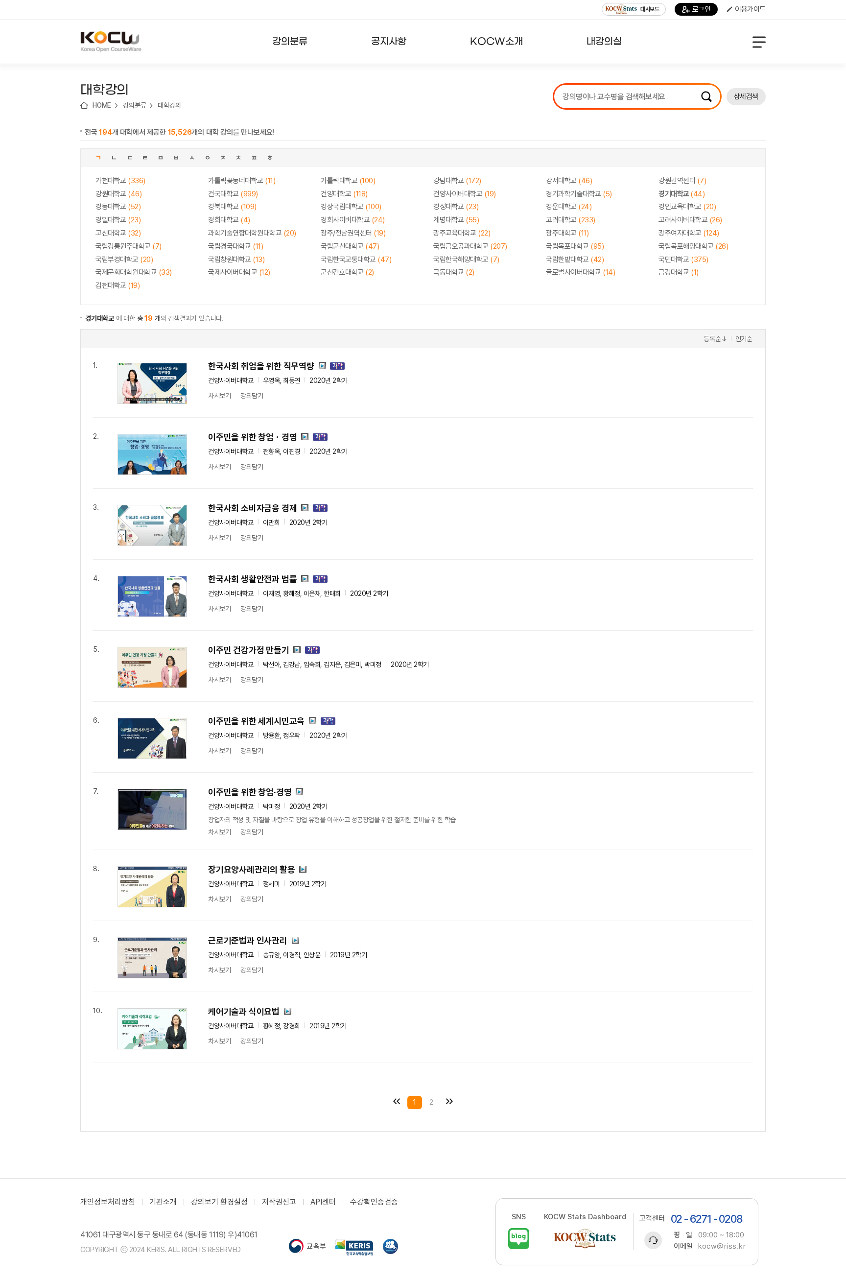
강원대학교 (118, 194)
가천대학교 (120, 180)
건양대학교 (344, 194)
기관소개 (163, 1202)
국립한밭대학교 (575, 259)
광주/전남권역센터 (353, 233)
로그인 (701, 9)
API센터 (323, 1202)
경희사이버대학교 (353, 219)
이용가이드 (750, 9)
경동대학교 (118, 206)
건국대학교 (233, 194)
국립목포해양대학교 (693, 246)
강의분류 (134, 105)
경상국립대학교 (351, 206)
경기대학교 (681, 194)
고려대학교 (570, 219)
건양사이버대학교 (464, 194)
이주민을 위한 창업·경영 (249, 792)
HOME (102, 105)
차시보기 (219, 396)
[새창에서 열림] (307, 1247)
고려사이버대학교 (690, 219)
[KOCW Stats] (585, 1238)
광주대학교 (567, 233)
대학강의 (169, 105)
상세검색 (746, 96)
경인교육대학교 (687, 206)
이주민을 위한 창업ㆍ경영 (252, 437)
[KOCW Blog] (518, 1238)
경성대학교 (455, 206)
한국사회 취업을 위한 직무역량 (261, 366)
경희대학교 (229, 219)
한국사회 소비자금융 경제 (252, 508)
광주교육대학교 (461, 233)
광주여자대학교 (688, 233)
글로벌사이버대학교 (580, 272)
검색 (706, 96)
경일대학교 (118, 219)
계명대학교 (456, 219)
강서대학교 (569, 180)
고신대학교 (118, 233)
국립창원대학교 (236, 259)
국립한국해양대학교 (466, 259)
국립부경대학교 (124, 259)
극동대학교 (453, 272)
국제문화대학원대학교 (133, 272)
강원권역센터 (682, 180)
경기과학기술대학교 (579, 194)
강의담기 (251, 396)
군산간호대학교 (347, 272)
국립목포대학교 (575, 246)
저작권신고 (279, 1202)
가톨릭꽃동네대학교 (241, 180)
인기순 (743, 339)
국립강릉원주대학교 (128, 246)
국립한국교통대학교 (356, 259)
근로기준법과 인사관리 (247, 940)
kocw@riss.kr (722, 1246)
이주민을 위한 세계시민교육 (256, 721)
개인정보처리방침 (107, 1202)
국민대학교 (683, 259)
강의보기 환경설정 (219, 1202)
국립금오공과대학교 (470, 246)
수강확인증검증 (374, 1202)
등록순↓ (715, 339)
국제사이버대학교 (239, 272)
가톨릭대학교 (348, 180)
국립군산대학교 (350, 246)
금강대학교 (678, 272)
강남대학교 (457, 180)
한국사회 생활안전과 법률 (252, 579)
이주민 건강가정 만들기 (248, 650)
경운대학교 (568, 206)
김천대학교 (117, 285)
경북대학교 (232, 206)
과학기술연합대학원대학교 (252, 233)
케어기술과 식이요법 (244, 1011)
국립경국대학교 (235, 246)
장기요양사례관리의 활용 (251, 869)
